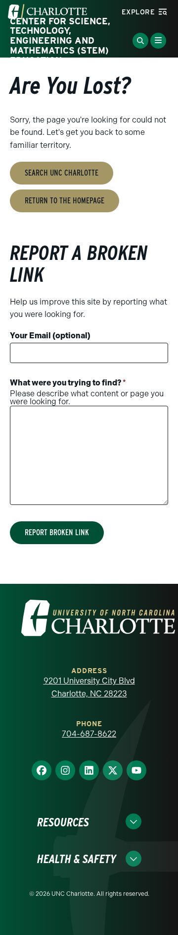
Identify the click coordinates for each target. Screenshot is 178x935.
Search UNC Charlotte (61, 173)
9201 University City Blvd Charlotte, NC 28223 (89, 687)
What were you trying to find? (68, 382)
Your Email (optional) (50, 335)
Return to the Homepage (64, 200)
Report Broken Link (57, 532)
